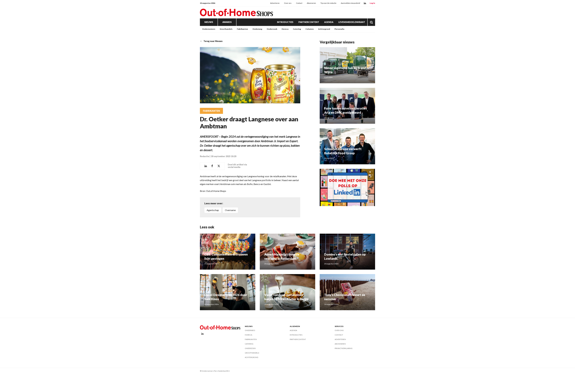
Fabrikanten (242, 29)
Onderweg (257, 29)
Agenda (328, 22)
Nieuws (208, 22)
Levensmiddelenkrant (351, 22)
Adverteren (275, 3)
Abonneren (311, 3)
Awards (227, 22)
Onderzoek (272, 29)
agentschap (213, 210)
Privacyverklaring (343, 348)
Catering (297, 29)
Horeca (285, 29)
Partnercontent (308, 22)
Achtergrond (324, 29)
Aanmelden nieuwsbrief (350, 3)
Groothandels (226, 29)
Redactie (204, 156)
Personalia (339, 29)
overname (230, 210)
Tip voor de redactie (328, 3)
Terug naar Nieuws (213, 41)
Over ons (288, 3)
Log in (372, 3)
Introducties (285, 22)
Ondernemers (208, 29)
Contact (299, 3)
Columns (309, 29)
